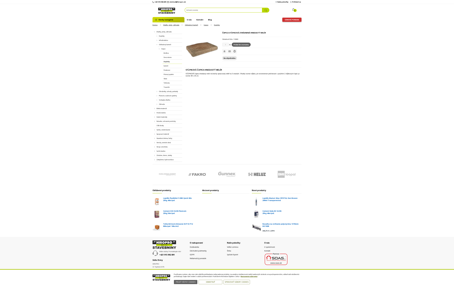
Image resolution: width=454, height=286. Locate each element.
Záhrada (162, 104)
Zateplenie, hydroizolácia (165, 160)
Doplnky (217, 25)
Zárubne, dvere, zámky (164, 155)
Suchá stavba (161, 151)
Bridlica (166, 53)
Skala (165, 79)
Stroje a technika (162, 147)
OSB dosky (160, 126)
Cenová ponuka (292, 20)
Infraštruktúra (163, 40)
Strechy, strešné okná (164, 143)
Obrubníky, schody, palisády (168, 91)
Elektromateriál (162, 108)
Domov (155, 25)
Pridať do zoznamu (241, 45)
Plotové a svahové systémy (168, 96)
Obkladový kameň (191, 25)
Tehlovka (167, 83)
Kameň (166, 66)
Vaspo (206, 25)
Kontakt (199, 20)
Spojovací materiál (163, 134)
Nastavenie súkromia (249, 276)
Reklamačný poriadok (198, 258)
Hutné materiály (162, 117)
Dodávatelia (194, 247)
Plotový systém (169, 74)
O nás (189, 20)
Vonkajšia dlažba (164, 100)
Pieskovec (167, 70)
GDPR (192, 254)
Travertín (167, 87)
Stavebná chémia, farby (164, 138)
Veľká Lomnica (232, 247)
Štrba (229, 251)
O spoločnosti (269, 247)
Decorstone (168, 57)
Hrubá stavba (161, 113)
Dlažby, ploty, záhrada (171, 25)
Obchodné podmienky (198, 251)
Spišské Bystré (232, 254)
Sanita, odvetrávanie (163, 130)
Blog (210, 20)
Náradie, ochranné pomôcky (166, 121)
